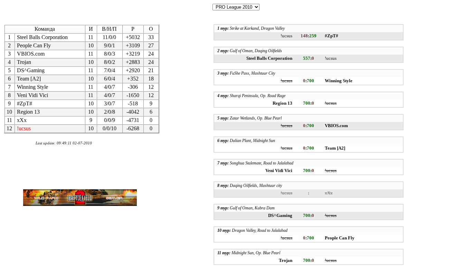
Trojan (24, 62)
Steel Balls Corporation (42, 37)
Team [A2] (29, 79)
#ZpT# (24, 103)
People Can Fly (34, 45)
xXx (22, 120)
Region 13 (28, 112)
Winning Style (32, 87)
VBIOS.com (31, 54)
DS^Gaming (31, 70)
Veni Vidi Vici (32, 95)
